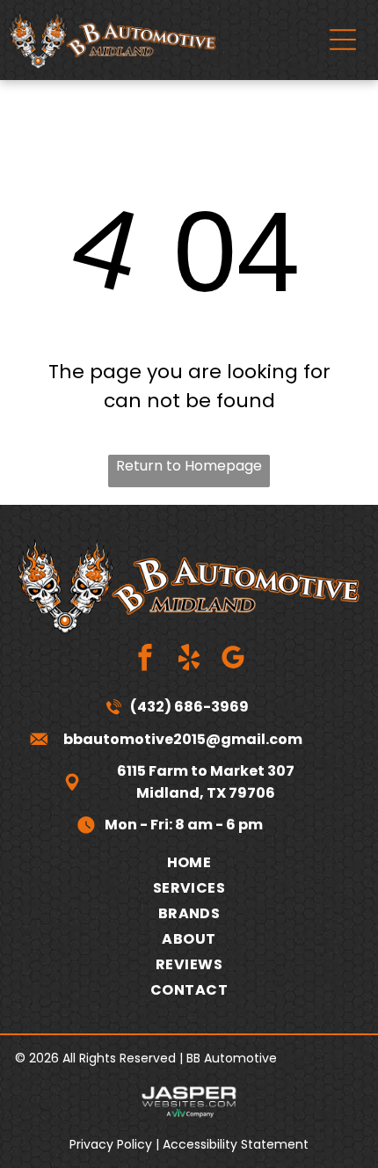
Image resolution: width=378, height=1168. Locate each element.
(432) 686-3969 (189, 707)
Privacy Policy (110, 1144)
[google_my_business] (233, 660)
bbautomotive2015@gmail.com (182, 739)
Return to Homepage (189, 466)
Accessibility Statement (236, 1144)
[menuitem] (189, 862)
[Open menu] (343, 39)
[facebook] (145, 660)
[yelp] (189, 660)
